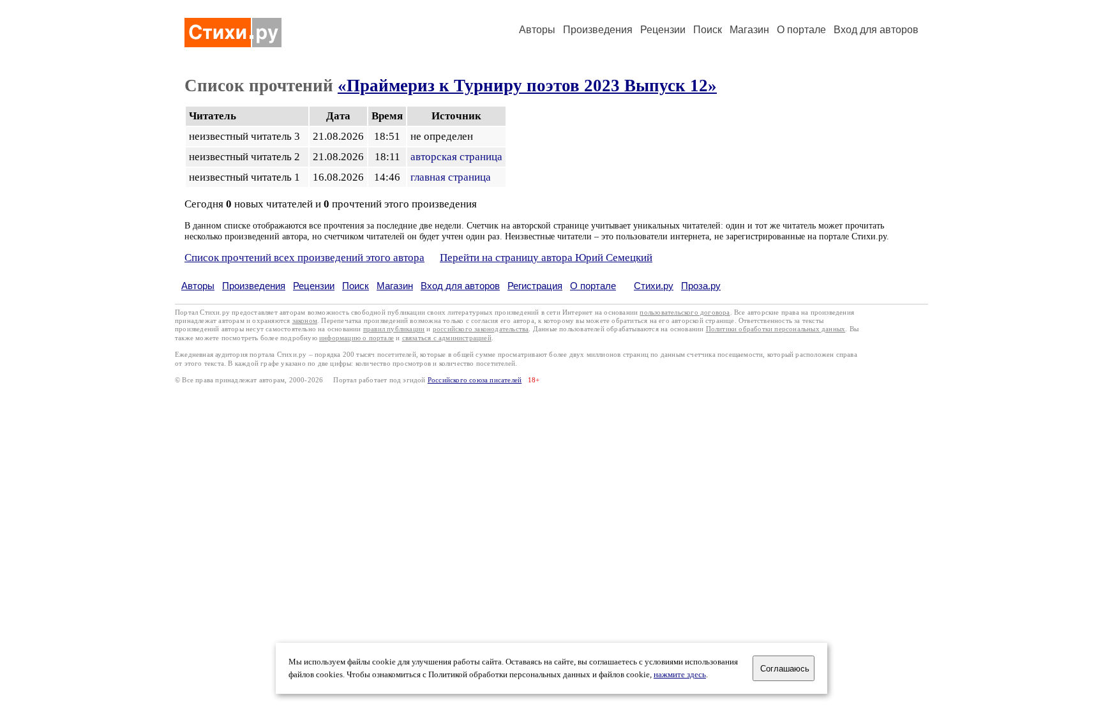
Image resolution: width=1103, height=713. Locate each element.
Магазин (749, 29)
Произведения (598, 29)
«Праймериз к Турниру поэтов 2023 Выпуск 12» (527, 85)
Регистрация (534, 285)
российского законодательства (481, 329)
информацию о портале (356, 337)
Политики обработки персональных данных (776, 329)
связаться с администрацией (446, 337)
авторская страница (456, 157)
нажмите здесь (680, 674)
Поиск (707, 29)
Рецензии (663, 29)
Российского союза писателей (474, 380)
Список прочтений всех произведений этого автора (304, 257)
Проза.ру (701, 285)
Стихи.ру (653, 285)
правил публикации (393, 329)
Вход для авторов (876, 29)
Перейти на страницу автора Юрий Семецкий (546, 257)
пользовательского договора (685, 312)
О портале (593, 285)
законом (304, 320)
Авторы (537, 29)
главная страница (450, 177)
